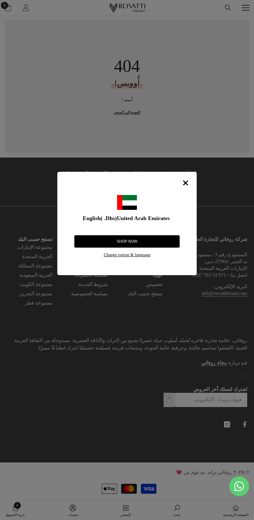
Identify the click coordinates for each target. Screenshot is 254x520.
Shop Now (127, 241)
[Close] (185, 183)
